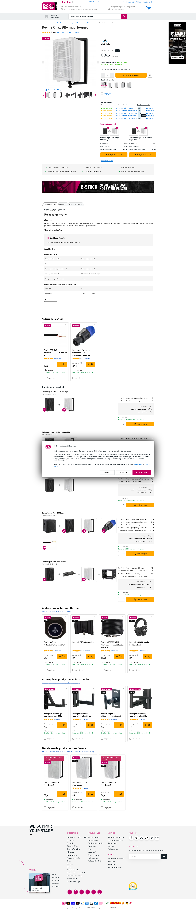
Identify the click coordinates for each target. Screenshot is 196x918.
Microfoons (70, 852)
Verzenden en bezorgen (115, 840)
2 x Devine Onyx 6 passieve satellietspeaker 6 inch (133, 438)
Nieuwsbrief (92, 852)
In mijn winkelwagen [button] (132, 75)
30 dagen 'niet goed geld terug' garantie (123, 7)
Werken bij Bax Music (94, 861)
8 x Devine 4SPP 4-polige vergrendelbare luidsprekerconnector (133, 527)
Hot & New (70, 840)
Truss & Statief (72, 879)
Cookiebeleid (138, 464)
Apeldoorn (55, 883)
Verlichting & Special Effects (76, 873)
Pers (89, 849)
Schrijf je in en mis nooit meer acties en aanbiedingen (146, 850)
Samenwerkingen (93, 855)
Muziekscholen (93, 858)
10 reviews (57, 359)
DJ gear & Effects (72, 846)
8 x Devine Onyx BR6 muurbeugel (129, 573)
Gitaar (69, 861)
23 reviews (57, 651)
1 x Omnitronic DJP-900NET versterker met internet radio (133, 571)
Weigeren (107, 472)
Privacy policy (112, 864)
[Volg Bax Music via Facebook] (131, 838)
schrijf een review (73, 32)
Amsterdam (56, 880)
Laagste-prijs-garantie (117, 9)
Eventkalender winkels (95, 843)
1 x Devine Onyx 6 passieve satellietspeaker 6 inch (134, 479)
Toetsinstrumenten (73, 870)
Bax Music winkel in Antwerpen (126, 118)
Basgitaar (70, 864)
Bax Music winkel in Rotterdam (126, 111)
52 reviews (114, 651)
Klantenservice (148, 2)
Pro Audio (70, 843)
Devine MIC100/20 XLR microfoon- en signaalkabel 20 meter (112, 644)
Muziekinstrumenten (73, 858)
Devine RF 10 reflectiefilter (83, 642)
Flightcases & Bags (73, 882)
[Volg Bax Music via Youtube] (141, 838)
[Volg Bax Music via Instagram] (152, 838)
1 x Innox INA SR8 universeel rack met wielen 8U (134, 576)
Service (111, 833)
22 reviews (86, 359)
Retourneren (112, 843)
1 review (85, 719)
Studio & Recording (73, 849)
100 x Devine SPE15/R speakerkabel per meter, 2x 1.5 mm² (133, 530)
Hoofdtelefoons (72, 855)
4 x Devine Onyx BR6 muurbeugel (129, 401)
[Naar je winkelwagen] (148, 7)
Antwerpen (55, 886)
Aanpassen (123, 472)
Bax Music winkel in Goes (124, 108)
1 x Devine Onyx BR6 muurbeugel (129, 482)
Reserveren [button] (150, 108)
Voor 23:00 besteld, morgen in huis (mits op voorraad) (80, 9)
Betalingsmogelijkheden (116, 837)
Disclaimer (111, 861)
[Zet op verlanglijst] (150, 75)
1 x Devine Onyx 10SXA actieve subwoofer (132, 519)
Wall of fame (92, 846)
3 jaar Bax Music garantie (93, 168)
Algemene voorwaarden (116, 858)
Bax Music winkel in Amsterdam (126, 113)
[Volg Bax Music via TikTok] (146, 838)
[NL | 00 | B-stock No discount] (98, 187)
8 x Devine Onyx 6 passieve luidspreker (131, 568)
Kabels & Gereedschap (74, 876)
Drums (69, 867)
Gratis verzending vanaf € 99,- (73, 7)
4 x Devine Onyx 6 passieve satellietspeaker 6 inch (133, 398)
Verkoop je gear (113, 849)
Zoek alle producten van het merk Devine (56, 611)
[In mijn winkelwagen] (62, 364)
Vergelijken (51, 378)
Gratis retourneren (128, 168)
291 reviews (143, 651)
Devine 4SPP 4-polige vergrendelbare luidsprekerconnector (81, 352)
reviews (60, 32)
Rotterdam (55, 877)
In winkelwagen (142, 424)
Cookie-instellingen (114, 867)
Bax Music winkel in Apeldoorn (126, 116)
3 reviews (142, 719)
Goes (54, 874)
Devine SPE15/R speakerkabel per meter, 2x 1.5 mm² (55, 352)
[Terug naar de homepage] (47, 16)
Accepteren (143, 472)
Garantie (111, 846)
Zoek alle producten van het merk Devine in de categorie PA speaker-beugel (68, 751)
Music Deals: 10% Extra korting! (77, 837)
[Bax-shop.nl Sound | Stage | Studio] (49, 6)
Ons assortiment (93, 837)
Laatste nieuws (93, 840)
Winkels (138, 2)
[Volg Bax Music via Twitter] (136, 838)
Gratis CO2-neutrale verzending (132, 171)
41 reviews (86, 651)
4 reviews (57, 719)
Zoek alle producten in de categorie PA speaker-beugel (61, 683)
